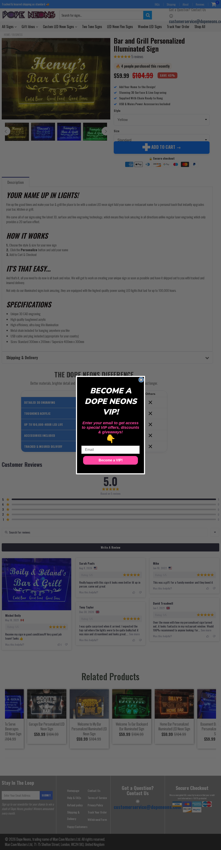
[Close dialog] (141, 380)
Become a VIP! (111, 460)
